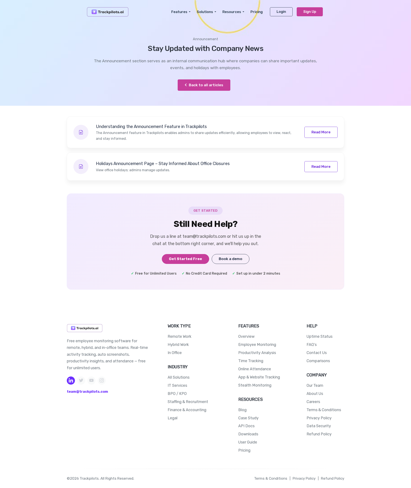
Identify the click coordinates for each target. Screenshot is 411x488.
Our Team (315, 385)
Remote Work (179, 336)
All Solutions (178, 377)
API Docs (246, 426)
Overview (246, 336)
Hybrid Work (178, 344)
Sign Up (309, 12)
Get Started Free (185, 259)
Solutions (205, 12)
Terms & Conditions (324, 410)
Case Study (248, 418)
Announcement (205, 39)
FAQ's (312, 344)
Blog (242, 410)
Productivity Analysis (257, 352)
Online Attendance (254, 369)
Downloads (248, 434)
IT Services (177, 385)
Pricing (256, 12)
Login (281, 12)
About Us (315, 393)
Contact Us (317, 352)
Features (179, 12)
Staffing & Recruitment (188, 401)
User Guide (247, 442)
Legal (172, 418)
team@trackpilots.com (87, 392)
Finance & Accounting (187, 410)
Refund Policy (319, 434)
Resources (231, 12)
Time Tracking (250, 361)
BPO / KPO (177, 393)
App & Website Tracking (259, 377)
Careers (313, 401)
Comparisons (318, 361)
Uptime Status (319, 336)
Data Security (319, 426)
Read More (321, 132)
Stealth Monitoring (254, 385)
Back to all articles (205, 85)
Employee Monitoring (257, 344)
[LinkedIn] (71, 380)
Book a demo (230, 259)
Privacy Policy (319, 418)
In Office (175, 352)
